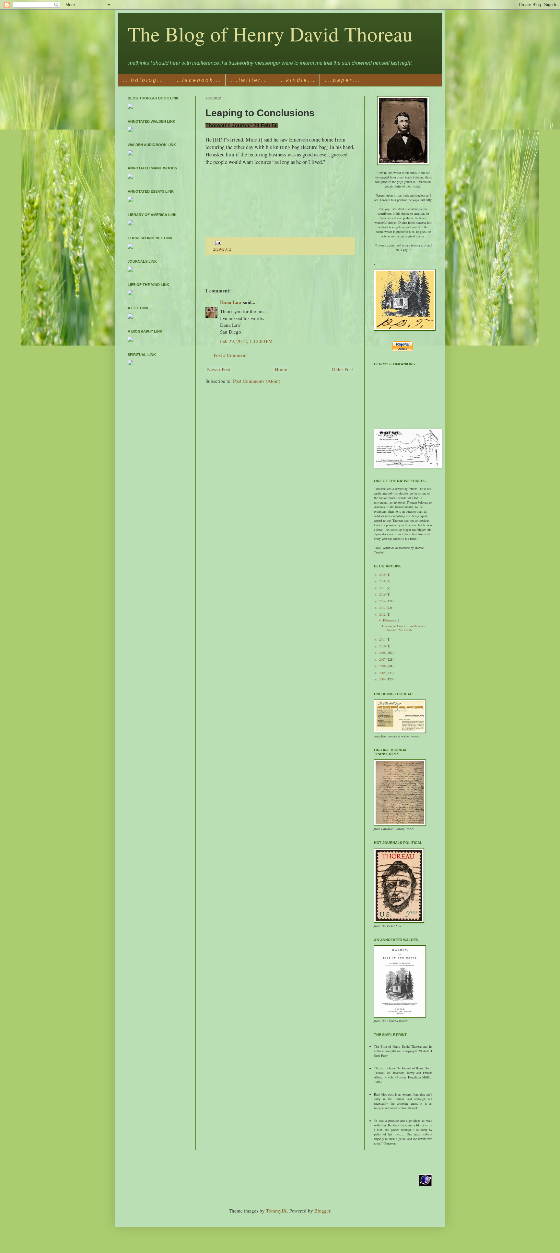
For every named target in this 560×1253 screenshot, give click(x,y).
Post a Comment (230, 355)
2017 (383, 588)
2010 (383, 646)
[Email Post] (217, 242)
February (389, 620)
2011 (383, 639)
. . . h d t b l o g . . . (143, 80)
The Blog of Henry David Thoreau (270, 33)
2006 (383, 666)
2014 (383, 601)
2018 (383, 581)
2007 (383, 659)
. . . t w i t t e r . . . (249, 80)
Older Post (342, 369)
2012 (383, 614)
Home (281, 369)
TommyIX (276, 1210)
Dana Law (231, 302)
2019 (383, 574)
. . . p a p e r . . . (342, 80)
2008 (383, 652)
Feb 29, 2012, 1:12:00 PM (246, 341)
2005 (383, 672)
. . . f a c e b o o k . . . (197, 80)
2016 (383, 594)
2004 (383, 679)
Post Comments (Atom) (256, 381)
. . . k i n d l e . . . (296, 80)
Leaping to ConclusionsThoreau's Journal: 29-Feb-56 (404, 628)
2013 (383, 607)
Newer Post (218, 369)
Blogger (322, 1210)
